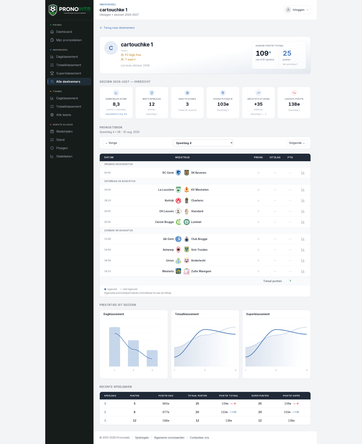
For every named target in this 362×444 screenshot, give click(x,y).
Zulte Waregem (201, 271)
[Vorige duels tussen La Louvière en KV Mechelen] (303, 190)
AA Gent (168, 238)
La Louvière (166, 189)
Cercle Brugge (164, 222)
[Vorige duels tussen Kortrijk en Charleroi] (303, 200)
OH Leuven (166, 211)
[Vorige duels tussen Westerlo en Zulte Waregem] (303, 271)
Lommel (196, 222)
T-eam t (130, 59)
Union (170, 260)
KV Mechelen (200, 189)
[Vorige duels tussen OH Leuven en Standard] (303, 211)
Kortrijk (169, 200)
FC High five (133, 54)
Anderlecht (198, 260)
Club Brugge (199, 238)
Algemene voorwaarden (169, 437)
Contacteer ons (199, 437)
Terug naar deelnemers (119, 27)
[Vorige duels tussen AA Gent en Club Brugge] (303, 239)
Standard (197, 211)
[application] (134, 347)
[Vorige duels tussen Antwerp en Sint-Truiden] (303, 250)
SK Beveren (198, 172)
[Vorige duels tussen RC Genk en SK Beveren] (303, 173)
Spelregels (142, 437)
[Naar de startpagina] (69, 10)
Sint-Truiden (199, 249)
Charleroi (197, 200)
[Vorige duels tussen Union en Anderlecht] (303, 260)
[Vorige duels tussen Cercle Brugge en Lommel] (303, 222)
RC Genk (168, 172)
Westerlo (168, 271)
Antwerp (168, 249)
